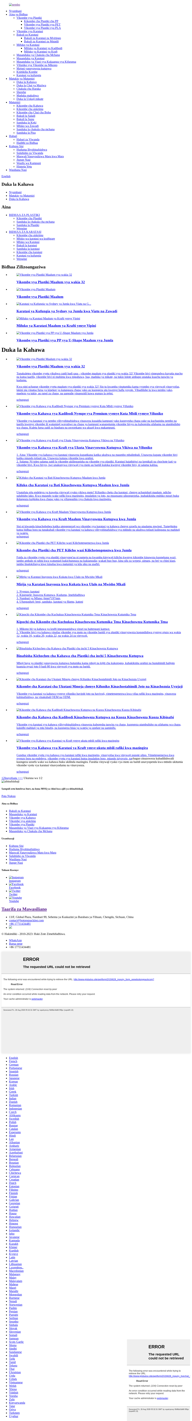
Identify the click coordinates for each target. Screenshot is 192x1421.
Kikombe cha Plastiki (29, 218)
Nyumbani (15, 11)
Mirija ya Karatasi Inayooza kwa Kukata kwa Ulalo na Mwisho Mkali (70, 584)
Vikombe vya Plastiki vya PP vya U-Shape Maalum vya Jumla (64, 340)
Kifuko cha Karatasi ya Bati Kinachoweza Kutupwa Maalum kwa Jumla (72, 485)
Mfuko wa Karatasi (27, 242)
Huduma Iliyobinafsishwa (31, 149)
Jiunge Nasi (23, 159)
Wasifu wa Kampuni (28, 163)
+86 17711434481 (20, 923)
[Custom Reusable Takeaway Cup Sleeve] (76, 614)
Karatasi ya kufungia (28, 75)
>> (21, 778)
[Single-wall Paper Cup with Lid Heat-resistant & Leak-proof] (81, 679)
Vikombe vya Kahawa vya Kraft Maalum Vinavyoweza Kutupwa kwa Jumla (76, 519)
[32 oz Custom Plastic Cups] (44, 359)
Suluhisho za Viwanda (29, 153)
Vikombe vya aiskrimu (22, 821)
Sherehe (21, 92)
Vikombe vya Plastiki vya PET (42, 24)
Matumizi (14, 102)
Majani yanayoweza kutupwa (33, 68)
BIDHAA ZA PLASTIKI (24, 215)
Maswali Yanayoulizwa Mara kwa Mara (40, 156)
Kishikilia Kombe (27, 71)
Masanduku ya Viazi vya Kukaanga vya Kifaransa (46, 61)
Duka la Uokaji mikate (29, 98)
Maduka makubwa (27, 95)
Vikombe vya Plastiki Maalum (39, 297)
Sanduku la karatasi (28, 248)
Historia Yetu (24, 166)
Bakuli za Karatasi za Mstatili (41, 41)
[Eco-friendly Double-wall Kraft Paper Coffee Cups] (67, 740)
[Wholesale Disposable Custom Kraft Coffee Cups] (63, 511)
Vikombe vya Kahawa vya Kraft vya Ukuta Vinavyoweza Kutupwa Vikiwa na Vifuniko (84, 447)
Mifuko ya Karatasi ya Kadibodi (43, 48)
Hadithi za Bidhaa (27, 142)
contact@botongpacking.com (26, 920)
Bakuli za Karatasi (27, 34)
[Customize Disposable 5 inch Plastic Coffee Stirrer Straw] (67, 648)
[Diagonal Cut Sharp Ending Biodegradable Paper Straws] (59, 576)
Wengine (21, 228)
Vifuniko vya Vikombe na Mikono (36, 65)
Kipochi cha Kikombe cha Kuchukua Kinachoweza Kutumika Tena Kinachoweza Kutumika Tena (92, 622)
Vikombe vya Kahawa (22, 817)
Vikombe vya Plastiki (29, 17)
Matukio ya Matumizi (21, 78)
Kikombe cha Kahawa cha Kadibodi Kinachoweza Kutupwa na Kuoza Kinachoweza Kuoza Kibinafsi (95, 717)
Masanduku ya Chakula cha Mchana (38, 55)
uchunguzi (22, 399)
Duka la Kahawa (26, 82)
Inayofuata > (12, 778)
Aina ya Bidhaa (18, 14)
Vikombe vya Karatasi (29, 31)
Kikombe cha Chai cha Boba (33, 112)
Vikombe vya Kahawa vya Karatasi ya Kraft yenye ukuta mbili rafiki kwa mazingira (82, 748)
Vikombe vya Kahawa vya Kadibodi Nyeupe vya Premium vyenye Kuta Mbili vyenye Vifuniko (89, 413)
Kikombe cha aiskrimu (29, 109)
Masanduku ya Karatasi (30, 58)
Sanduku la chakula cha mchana (35, 129)
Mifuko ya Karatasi (27, 44)
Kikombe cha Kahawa (29, 105)
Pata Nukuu (9, 796)
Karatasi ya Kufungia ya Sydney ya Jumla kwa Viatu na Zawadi (66, 311)
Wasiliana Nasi (18, 169)
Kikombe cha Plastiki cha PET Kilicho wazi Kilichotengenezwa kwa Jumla (74, 550)
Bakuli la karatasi (26, 245)
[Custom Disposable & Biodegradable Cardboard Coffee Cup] (78, 709)
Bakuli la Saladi (25, 115)
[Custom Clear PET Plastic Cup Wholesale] (62, 542)
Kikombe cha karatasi (29, 252)
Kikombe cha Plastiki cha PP (41, 21)
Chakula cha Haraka (28, 88)
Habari (13, 136)
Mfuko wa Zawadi (27, 126)
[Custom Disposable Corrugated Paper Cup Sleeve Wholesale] (60, 477)
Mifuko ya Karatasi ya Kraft (40, 51)
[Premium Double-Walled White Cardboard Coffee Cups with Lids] (74, 406)
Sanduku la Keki (26, 122)
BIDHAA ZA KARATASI (25, 231)
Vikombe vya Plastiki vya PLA (42, 27)
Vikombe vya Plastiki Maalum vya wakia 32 (50, 282)
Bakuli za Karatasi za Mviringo (42, 38)
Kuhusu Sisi (16, 146)
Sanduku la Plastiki (27, 225)
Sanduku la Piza (26, 132)
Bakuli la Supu (25, 119)
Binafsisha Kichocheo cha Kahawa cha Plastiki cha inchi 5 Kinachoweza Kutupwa (79, 656)
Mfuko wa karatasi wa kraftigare (35, 238)
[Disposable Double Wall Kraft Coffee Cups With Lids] (70, 440)
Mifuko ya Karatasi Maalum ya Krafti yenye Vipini (56, 326)
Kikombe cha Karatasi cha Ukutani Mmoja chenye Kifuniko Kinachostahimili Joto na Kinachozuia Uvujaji (99, 686)
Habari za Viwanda (27, 139)
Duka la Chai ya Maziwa (31, 85)
